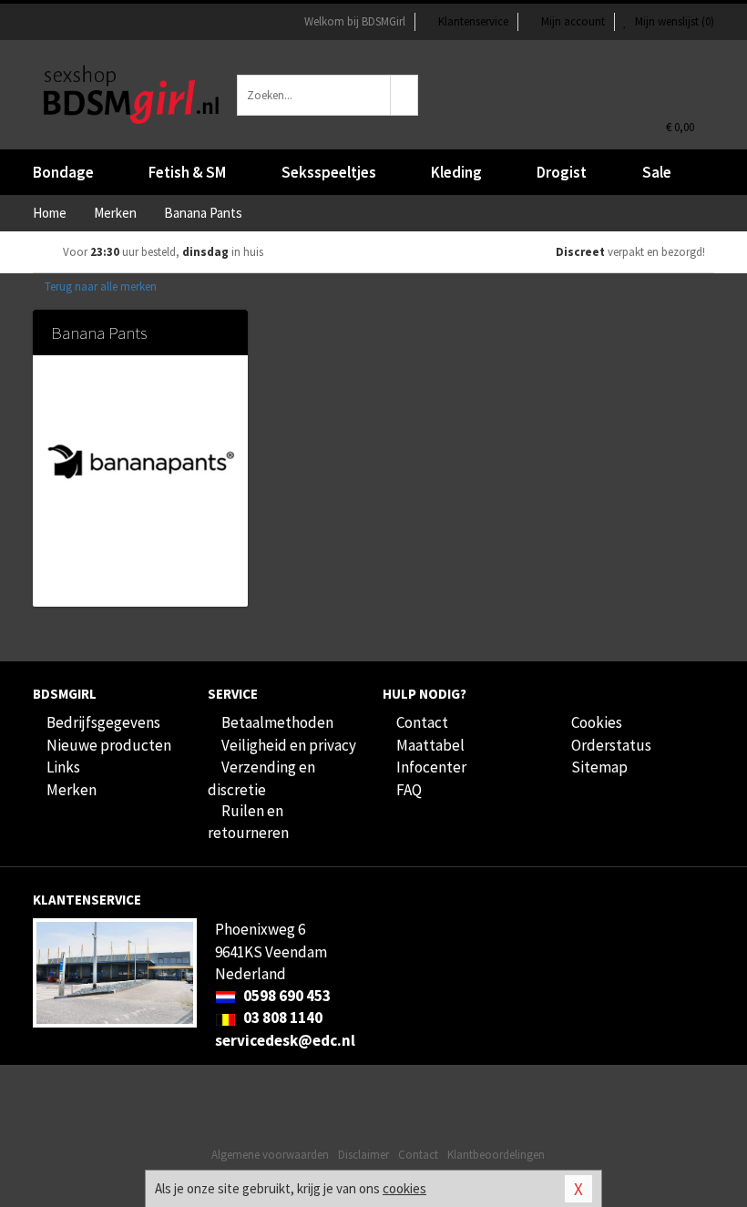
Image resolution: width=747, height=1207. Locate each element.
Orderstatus (611, 745)
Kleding (456, 172)
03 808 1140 (281, 1018)
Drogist (562, 172)
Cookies (596, 722)
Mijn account (573, 21)
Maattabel (430, 745)
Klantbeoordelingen (496, 1154)
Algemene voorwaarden (270, 1154)
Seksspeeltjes (328, 172)
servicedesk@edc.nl (285, 1040)
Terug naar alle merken (99, 286)
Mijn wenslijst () (673, 21)
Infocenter (431, 767)
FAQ (409, 790)
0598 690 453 (285, 996)
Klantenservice (473, 21)
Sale (656, 172)
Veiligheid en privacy (288, 745)
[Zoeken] (404, 95)
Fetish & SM (187, 172)
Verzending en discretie (261, 778)
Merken (71, 790)
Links (63, 767)
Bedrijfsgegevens (103, 722)
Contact (422, 722)
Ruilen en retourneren (248, 822)
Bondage (63, 172)
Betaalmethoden (277, 722)
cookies (404, 1188)
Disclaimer (363, 1154)
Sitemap (599, 767)
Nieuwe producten (108, 745)
